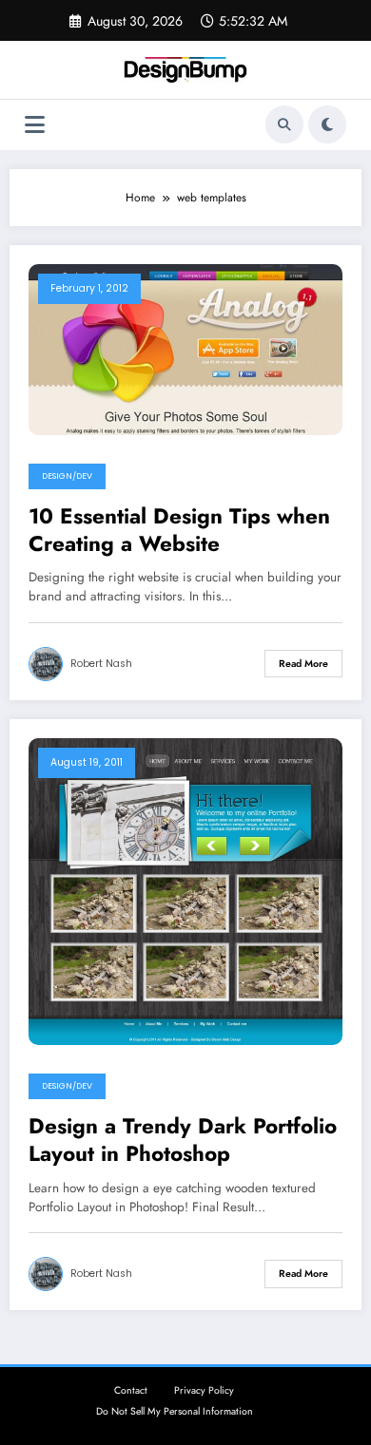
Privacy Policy (204, 1390)
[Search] (284, 124)
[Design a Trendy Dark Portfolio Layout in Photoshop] (185, 890)
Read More (303, 663)
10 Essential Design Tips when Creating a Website (179, 531)
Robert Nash (101, 663)
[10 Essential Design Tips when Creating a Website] (185, 347)
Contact (130, 1390)
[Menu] (34, 125)
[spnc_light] (327, 124)
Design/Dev (67, 476)
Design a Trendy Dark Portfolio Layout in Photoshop (183, 1140)
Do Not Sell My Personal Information (174, 1411)
